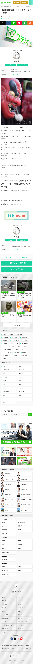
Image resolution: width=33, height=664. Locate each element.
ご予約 (19, 600)
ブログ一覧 (22, 65)
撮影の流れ (20, 614)
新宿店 (19, 540)
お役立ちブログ (21, 607)
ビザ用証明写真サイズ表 (7, 625)
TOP (16, 586)
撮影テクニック (20, 6)
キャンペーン (5, 621)
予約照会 (4, 632)
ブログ (14, 6)
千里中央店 (4, 533)
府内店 (19, 570)
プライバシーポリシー (22, 625)
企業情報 (16, 642)
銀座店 (3, 544)
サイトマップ (5, 628)
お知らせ (20, 611)
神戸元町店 (4, 529)
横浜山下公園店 (5, 552)
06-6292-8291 (14, 74)
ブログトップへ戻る (16, 269)
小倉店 (19, 566)
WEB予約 (16, 2)
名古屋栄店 (4, 559)
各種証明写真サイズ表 (22, 621)
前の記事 (8, 258)
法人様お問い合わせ (22, 628)
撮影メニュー (5, 597)
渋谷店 (3, 540)
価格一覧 (4, 600)
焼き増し (20, 604)
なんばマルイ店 (21, 522)
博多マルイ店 (5, 570)
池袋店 (3, 548)
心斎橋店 (20, 526)
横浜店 (19, 548)
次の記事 (24, 258)
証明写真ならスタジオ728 (6, 6)
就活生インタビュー (6, 611)
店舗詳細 (10, 65)
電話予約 (24, 2)
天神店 (3, 566)
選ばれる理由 (5, 618)
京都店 (19, 529)
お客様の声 (20, 618)
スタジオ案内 (20, 597)
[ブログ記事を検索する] (30, 414)
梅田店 (16, 62)
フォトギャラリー (6, 607)
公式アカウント (16, 635)
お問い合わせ (5, 604)
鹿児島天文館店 (5, 574)
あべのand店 (4, 526)
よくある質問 (5, 614)
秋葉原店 (20, 544)
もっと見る (16, 325)
